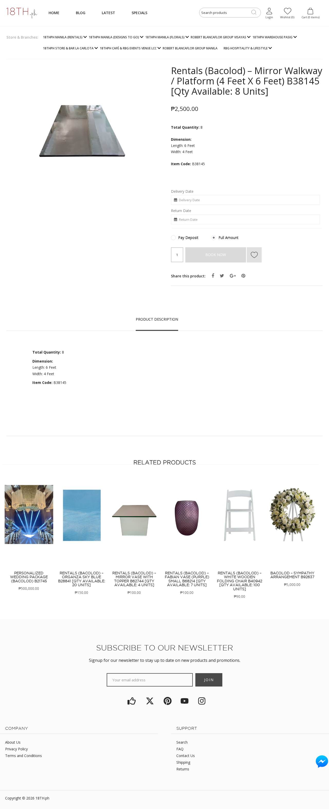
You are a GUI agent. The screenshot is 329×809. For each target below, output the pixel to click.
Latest (108, 12)
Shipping (183, 762)
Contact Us (185, 755)
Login (269, 17)
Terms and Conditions (23, 755)
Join (209, 679)
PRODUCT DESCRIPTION (157, 319)
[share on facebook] (213, 275)
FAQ (180, 748)
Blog (80, 12)
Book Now (215, 254)
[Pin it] (243, 275)
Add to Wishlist (254, 254)
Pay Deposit (188, 237)
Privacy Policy (16, 748)
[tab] (157, 319)
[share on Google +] (233, 275)
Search (182, 742)
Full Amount (228, 237)
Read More (28, 504)
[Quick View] (24, 519)
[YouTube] (184, 701)
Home (54, 12)
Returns (182, 769)
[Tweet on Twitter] (222, 275)
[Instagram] (202, 701)
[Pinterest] (167, 701)
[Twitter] (150, 701)
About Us (13, 742)
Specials (139, 12)
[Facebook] (131, 701)
